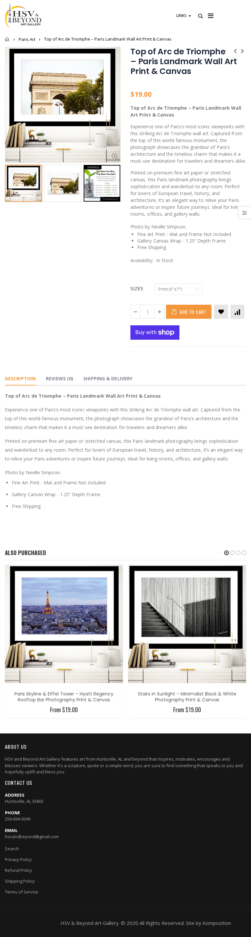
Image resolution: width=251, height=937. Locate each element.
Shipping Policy (20, 881)
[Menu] (210, 15)
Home (7, 39)
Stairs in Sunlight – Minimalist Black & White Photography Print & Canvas (187, 697)
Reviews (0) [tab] (59, 378)
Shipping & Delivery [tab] (107, 378)
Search (12, 849)
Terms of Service (21, 892)
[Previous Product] (235, 50)
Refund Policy (18, 870)
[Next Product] (242, 50)
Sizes (136, 288)
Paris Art (27, 39)
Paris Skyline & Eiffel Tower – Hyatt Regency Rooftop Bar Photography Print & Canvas (63, 697)
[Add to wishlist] (221, 312)
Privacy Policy (18, 859)
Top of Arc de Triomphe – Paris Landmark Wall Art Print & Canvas (183, 61)
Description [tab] (20, 378)
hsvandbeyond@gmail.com (32, 836)
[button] (226, 553)
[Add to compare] (237, 312)
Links (181, 15)
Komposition (217, 923)
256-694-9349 (17, 819)
